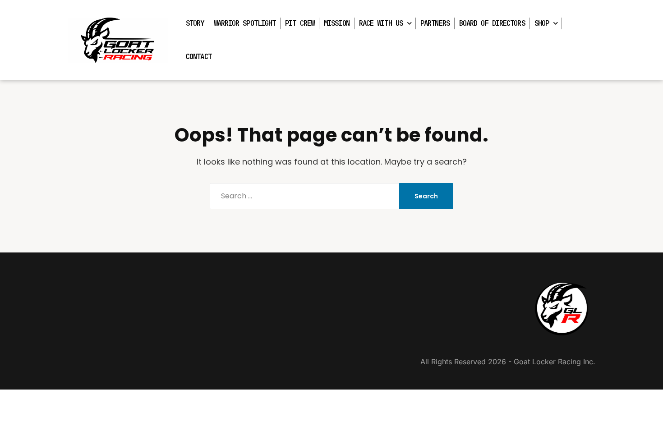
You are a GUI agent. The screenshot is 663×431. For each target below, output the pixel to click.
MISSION (337, 23)
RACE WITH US (381, 23)
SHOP (541, 23)
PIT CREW (299, 23)
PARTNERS (435, 23)
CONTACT (199, 56)
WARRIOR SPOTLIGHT (245, 23)
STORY (195, 23)
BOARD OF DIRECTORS (492, 23)
